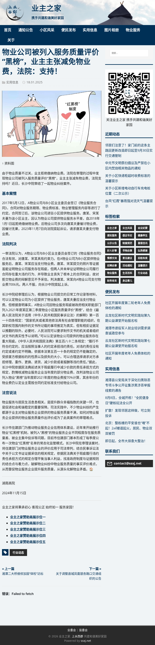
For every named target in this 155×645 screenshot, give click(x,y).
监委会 (83, 630)
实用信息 (12, 82)
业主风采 (127, 228)
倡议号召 (127, 235)
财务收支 (112, 280)
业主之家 (112, 228)
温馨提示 (143, 265)
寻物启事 (127, 250)
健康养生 (143, 235)
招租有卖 (143, 258)
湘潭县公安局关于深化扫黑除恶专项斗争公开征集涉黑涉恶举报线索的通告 (127, 385)
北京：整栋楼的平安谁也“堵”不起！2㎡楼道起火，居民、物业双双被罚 (128, 428)
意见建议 (127, 258)
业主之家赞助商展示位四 (28, 535)
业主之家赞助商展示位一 (28, 517)
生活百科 (127, 273)
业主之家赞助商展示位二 (28, 523)
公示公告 (112, 243)
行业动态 (18, 552)
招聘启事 (112, 265)
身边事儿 (127, 280)
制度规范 (127, 243)
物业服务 (112, 273)
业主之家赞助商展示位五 (28, 542)
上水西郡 (77, 636)
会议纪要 (143, 228)
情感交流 (112, 258)
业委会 (71, 630)
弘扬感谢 (143, 250)
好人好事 (112, 250)
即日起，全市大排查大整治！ (126, 441)
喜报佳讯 (143, 243)
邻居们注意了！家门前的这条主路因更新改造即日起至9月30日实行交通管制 (129, 150)
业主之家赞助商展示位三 (28, 529)
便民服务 (112, 235)
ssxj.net (86, 641)
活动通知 (127, 265)
